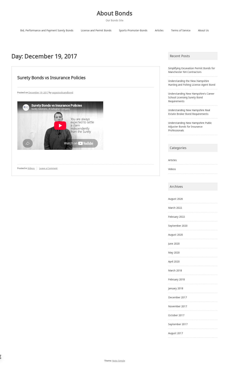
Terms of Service (181, 30)
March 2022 (175, 207)
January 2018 (175, 288)
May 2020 (174, 252)
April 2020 (174, 261)
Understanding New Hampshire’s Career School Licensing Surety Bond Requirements (191, 97)
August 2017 (175, 333)
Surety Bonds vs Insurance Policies (51, 77)
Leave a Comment (48, 168)
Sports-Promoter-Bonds (133, 30)
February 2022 (176, 216)
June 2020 (174, 243)
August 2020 (175, 234)
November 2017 (177, 306)
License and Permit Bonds (96, 30)
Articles (159, 30)
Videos (31, 168)
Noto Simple (118, 360)
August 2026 (175, 198)
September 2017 (177, 324)
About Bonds (114, 13)
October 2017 (176, 315)
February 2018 (176, 279)
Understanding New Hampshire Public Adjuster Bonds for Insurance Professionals (190, 126)
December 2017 (177, 297)
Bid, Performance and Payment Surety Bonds (46, 30)
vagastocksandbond (62, 92)
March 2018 (175, 270)
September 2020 (177, 225)
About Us (203, 30)
